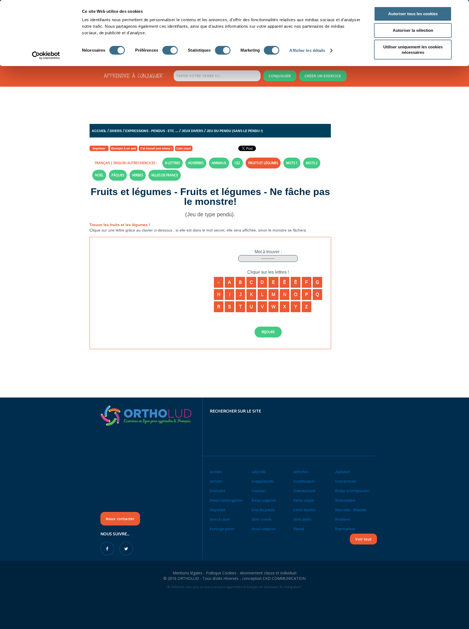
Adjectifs (259, 472)
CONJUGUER (280, 75)
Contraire (217, 491)
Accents (216, 472)
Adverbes (196, 163)
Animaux (219, 163)
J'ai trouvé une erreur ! (156, 148)
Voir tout (363, 539)
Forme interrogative (226, 500)
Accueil (99, 131)
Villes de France (164, 175)
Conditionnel (303, 481)
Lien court (183, 148)
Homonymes (345, 500)
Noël (99, 175)
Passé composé (263, 529)
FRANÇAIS (102, 163)
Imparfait (218, 510)
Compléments (263, 481)
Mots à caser (220, 519)
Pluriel (298, 529)
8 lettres (172, 163)
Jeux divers (192, 131)
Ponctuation (345, 529)
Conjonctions (345, 481)
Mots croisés (262, 519)
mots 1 (292, 163)
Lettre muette (304, 510)
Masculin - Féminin (350, 510)
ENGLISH (119, 163)
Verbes (137, 175)
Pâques (118, 175)
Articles (216, 481)
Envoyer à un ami (123, 148)
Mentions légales (187, 572)
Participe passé (222, 529)
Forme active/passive (352, 491)
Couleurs (259, 491)
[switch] (170, 50)
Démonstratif (304, 491)
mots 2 (312, 163)
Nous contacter (120, 518)
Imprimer (99, 148)
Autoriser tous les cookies (413, 13)
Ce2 (237, 163)
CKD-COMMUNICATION (284, 578)
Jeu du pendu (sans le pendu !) (235, 131)
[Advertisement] (221, 104)
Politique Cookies (221, 572)
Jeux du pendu (263, 510)
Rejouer (268, 332)
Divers (116, 131)
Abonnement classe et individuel (268, 572)
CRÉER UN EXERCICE (323, 75)
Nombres (342, 519)
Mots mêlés (302, 519)
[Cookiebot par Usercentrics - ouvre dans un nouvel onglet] (46, 55)
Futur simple (303, 500)
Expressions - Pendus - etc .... (151, 131)
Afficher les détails (307, 50)
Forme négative (264, 500)
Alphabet (342, 472)
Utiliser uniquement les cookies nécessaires (413, 50)
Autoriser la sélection (413, 30)
